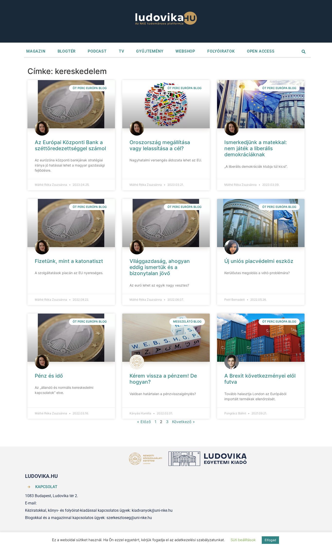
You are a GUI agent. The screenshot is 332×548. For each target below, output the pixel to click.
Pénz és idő (49, 376)
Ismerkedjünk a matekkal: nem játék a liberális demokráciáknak (255, 148)
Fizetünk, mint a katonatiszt (69, 261)
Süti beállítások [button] (243, 540)
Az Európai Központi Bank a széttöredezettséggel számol (70, 145)
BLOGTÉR (67, 51)
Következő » (183, 421)
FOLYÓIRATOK (221, 51)
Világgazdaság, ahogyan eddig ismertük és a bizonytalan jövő (160, 267)
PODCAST (97, 51)
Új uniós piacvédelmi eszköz (258, 261)
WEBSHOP (185, 51)
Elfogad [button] (270, 540)
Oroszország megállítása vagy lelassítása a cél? (160, 145)
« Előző (144, 421)
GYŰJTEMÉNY (149, 51)
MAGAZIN (35, 51)
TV (121, 51)
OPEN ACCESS (261, 51)
